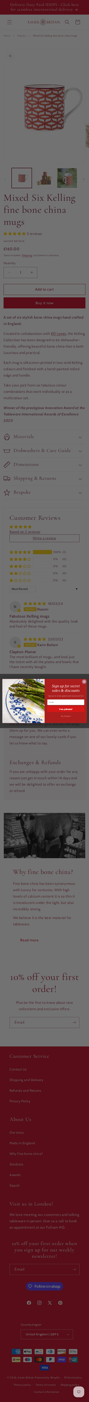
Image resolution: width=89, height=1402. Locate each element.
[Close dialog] (84, 682)
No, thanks (65, 716)
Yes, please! (65, 709)
